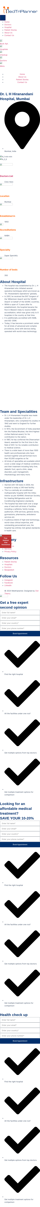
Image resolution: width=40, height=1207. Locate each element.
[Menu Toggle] (3, 18)
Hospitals (4, 49)
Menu (2, 66)
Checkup (3, 55)
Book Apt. (4, 44)
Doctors (3, 60)
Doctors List (6, 176)
